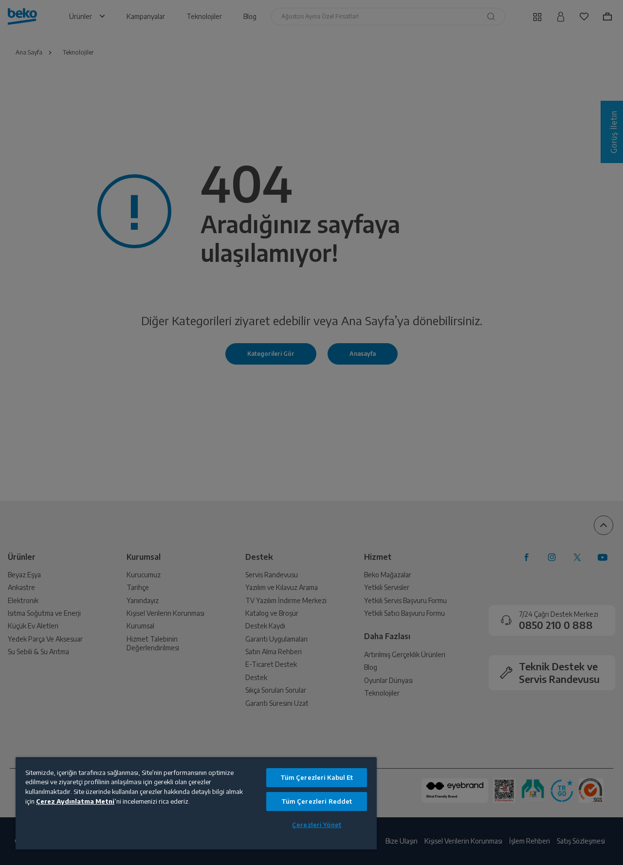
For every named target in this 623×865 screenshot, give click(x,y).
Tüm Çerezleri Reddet (316, 801)
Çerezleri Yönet (316, 824)
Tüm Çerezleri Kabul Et (316, 777)
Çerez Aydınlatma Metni (75, 801)
